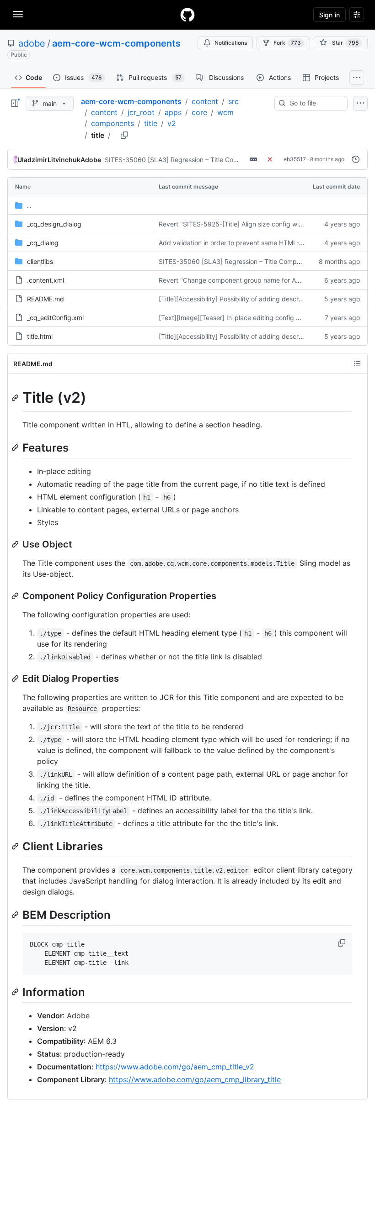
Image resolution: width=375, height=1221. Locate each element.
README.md (45, 299)
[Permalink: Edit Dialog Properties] (16, 678)
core (199, 112)
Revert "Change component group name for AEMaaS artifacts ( (253, 280)
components (112, 123)
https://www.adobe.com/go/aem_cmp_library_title (195, 1079)
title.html (40, 336)
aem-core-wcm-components (116, 43)
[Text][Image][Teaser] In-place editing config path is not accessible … (263, 317)
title (150, 123)
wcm (225, 112)
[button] (342, 943)
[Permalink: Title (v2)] (16, 397)
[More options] (360, 103)
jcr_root (141, 112)
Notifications (230, 42)
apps (173, 112)
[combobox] (314, 103)
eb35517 (295, 159)
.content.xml (45, 280)
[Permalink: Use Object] (16, 544)
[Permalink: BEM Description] (16, 914)
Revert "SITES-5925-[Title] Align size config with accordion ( (249, 224)
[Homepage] (187, 14)
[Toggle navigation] (18, 14)
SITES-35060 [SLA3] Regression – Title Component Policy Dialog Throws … (218, 159)
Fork (287, 42)
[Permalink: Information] (16, 992)
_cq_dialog (43, 243)
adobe (31, 43)
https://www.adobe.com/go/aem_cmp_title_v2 (175, 1066)
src (233, 101)
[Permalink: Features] (16, 447)
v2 (171, 123)
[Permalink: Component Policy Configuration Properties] (16, 595)
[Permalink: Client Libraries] (16, 846)
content (205, 101)
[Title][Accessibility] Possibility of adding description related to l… (256, 299)
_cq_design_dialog (54, 224)
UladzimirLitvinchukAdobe (59, 159)
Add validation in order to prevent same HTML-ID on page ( (247, 243)
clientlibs (40, 261)
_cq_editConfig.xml (55, 317)
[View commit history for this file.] (356, 159)
